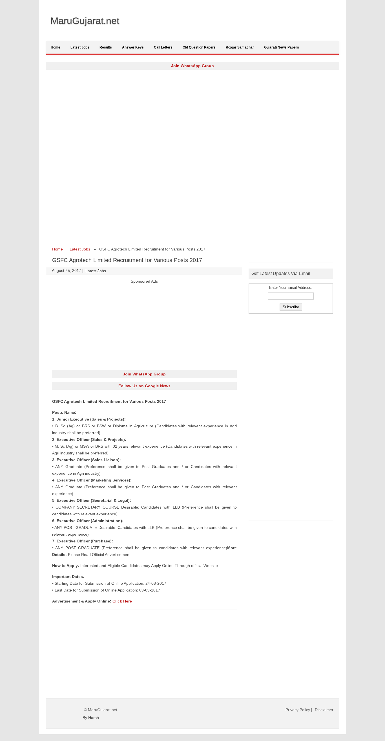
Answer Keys (133, 47)
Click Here (122, 601)
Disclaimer (324, 709)
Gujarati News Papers (281, 47)
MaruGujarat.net (84, 20)
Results (105, 47)
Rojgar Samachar (240, 47)
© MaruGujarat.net (100, 709)
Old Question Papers (199, 47)
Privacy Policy (298, 709)
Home (55, 47)
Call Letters (163, 47)
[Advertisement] (192, 113)
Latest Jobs (79, 47)
